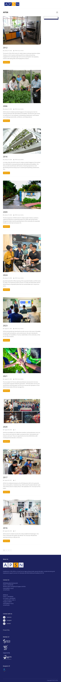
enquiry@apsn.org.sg (8, 588)
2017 (5, 477)
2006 (5, 106)
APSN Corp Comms (19, 50)
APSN (5, 12)
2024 (5, 275)
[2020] (22, 423)
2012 (5, 47)
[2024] (22, 271)
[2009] (22, 208)
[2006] (22, 102)
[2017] (22, 473)
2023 (5, 325)
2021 (5, 376)
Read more (6, 62)
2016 (5, 156)
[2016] (22, 152)
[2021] (22, 372)
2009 (5, 212)
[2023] (22, 321)
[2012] (22, 43)
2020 (5, 426)
